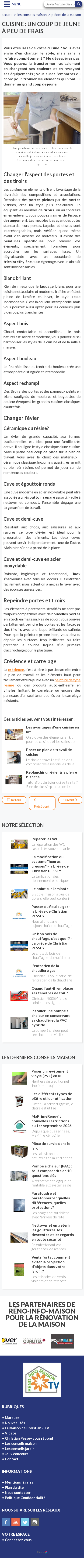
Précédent (41, 806)
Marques (12, 1417)
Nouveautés (15, 1423)
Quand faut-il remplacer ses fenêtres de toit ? (53, 990)
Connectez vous (18, 1540)
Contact (11, 1459)
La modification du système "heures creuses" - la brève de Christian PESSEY (50, 863)
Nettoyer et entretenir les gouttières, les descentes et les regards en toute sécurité (53, 1232)
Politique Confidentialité (25, 1498)
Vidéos (10, 1433)
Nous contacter (18, 1492)
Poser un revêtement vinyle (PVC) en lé (50, 1073)
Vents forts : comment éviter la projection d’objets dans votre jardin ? (51, 1264)
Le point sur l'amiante (50, 888)
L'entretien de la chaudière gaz (45, 968)
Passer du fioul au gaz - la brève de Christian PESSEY (51, 911)
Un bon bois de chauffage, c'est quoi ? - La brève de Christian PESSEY (52, 940)
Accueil (7, 14)
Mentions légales (19, 1482)
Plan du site (14, 1487)
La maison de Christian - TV (27, 1428)
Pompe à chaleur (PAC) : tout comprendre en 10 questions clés (52, 1171)
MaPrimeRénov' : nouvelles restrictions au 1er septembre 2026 (51, 1121)
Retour (15, 800)
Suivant (69, 800)
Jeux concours (16, 1454)
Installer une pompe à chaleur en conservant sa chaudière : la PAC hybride (51, 1017)
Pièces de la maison (66, 14)
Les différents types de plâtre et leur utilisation (52, 1096)
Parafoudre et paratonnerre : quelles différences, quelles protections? (51, 1200)
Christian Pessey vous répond (29, 1438)
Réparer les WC (45, 839)
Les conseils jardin (20, 1448)
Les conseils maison (32, 14)
